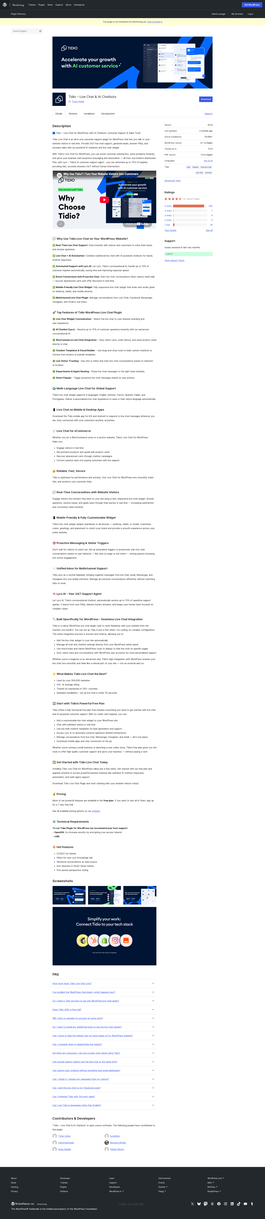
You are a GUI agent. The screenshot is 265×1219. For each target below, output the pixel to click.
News (13, 1182)
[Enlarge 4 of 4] (152, 910)
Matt (211, 1182)
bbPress (213, 1187)
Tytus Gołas (78, 101)
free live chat (206, 167)
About (14, 1178)
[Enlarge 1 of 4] (82, 889)
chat (188, 167)
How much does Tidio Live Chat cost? (72, 983)
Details (58, 113)
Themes (64, 1182)
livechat (208, 173)
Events (161, 1182)
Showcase (65, 1178)
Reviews (73, 113)
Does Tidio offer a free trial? (66, 1009)
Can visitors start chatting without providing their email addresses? (86, 1070)
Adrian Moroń (117, 1149)
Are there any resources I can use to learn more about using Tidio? (86, 1053)
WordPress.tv (116, 1191)
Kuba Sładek (64, 1149)
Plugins (63, 1187)
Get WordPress (252, 5)
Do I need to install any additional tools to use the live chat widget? (87, 1027)
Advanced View (173, 180)
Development (108, 113)
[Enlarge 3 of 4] (152, 889)
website (96, 811)
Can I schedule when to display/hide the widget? (77, 1044)
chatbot (195, 167)
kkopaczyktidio (118, 1142)
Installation (89, 113)
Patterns (64, 1191)
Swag (162, 1191)
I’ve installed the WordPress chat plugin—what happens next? (83, 992)
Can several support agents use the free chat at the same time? (84, 1061)
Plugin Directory (18, 14)
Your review (170, 230)
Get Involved (164, 1178)
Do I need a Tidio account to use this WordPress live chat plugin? (85, 1001)
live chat (199, 173)
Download (206, 99)
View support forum (174, 260)
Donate (163, 1187)
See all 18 (208, 161)
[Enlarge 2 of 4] (117, 889)
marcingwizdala (66, 1142)
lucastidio (115, 1136)
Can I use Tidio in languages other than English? (76, 1105)
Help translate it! (154, 22)
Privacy (14, 1191)
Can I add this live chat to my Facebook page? (76, 1088)
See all (209, 230)
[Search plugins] (40, 31)
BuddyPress (214, 1191)
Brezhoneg (42, 1204)
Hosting (14, 1187)
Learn (111, 1178)
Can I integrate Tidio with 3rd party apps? (73, 1096)
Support (209, 113)
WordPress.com (216, 1178)
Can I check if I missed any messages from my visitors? (80, 1079)
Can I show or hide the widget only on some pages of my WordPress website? (92, 1035)
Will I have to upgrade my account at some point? (77, 1018)
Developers (114, 1187)
